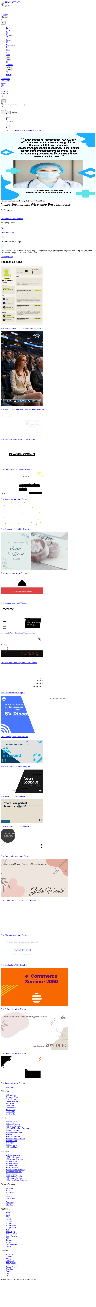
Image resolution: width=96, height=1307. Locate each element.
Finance (8, 1196)
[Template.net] (12, 3)
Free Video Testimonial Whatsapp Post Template (24, 130)
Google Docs (10, 1223)
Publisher (9, 1219)
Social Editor (10, 1112)
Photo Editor (10, 1110)
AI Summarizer (11, 1174)
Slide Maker (10, 1103)
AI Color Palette (12, 1163)
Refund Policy (11, 1267)
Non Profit (9, 1203)
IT (6, 1201)
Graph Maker (11, 1114)
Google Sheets (11, 1225)
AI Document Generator (15, 1132)
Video (8, 126)
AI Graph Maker (12, 1147)
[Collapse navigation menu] (3, 101)
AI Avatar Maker (12, 1168)
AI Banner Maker (12, 1130)
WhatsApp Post (7, 257)
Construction (10, 1199)
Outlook (9, 1221)
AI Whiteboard (11, 1141)
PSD (7, 1238)
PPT (7, 1217)
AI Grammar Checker (14, 1178)
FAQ (7, 1275)
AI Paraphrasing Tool (14, 1172)
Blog (7, 1273)
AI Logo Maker (11, 1122)
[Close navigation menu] (3, 22)
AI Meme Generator (13, 1157)
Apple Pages (10, 1232)
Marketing (9, 1188)
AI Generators (11, 1095)
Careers (8, 1271)
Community (10, 1256)
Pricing (8, 1259)
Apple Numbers (11, 1234)
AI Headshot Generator (14, 1159)
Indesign (9, 1242)
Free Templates (11, 1244)
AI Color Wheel (12, 1161)
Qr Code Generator (13, 1155)
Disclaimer (10, 1269)
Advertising (10, 1192)
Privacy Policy (11, 1263)
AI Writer (9, 1134)
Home (8, 117)
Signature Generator (13, 1165)
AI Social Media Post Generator (17, 1128)
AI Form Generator (13, 1136)
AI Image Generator (13, 1124)
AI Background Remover (15, 1170)
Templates (9, 121)
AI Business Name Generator (16, 1180)
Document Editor (12, 1097)
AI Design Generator (13, 1126)
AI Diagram (10, 1143)
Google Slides (11, 1227)
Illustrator (9, 1240)
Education (9, 1205)
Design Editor (11, 1099)
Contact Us (10, 1261)
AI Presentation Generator (15, 1139)
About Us (9, 1254)
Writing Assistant (12, 1101)
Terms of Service (12, 1265)
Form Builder (11, 1108)
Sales (7, 1190)
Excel (8, 1215)
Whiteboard (10, 1105)
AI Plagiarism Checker (14, 1176)
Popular (8, 1246)
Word (8, 1213)
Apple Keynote (11, 1236)
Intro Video (10, 1087)
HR (7, 1194)
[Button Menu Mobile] (3, 3)
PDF (7, 1230)
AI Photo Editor (11, 1145)
